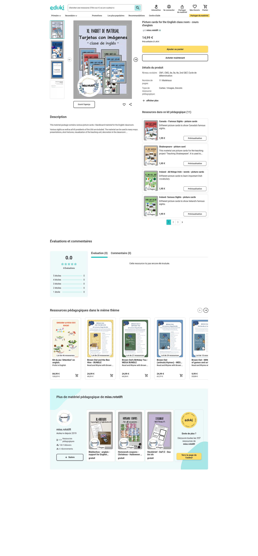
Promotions (97, 16)
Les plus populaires (116, 16)
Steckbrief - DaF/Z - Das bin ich (159, 453)
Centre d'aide (154, 16)
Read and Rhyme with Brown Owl (101, 365)
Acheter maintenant (175, 58)
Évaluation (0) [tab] (99, 253)
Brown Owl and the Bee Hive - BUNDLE (98, 361)
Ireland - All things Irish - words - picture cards (181, 172)
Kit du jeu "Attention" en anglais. (63, 361)
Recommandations (137, 16)
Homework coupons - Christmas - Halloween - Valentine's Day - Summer (129, 453)
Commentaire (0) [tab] (121, 253)
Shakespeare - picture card (172, 146)
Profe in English (59, 365)
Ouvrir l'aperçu (84, 104)
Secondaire (70, 16)
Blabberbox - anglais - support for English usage (99, 453)
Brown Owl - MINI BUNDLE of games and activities (204, 361)
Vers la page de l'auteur (189, 456)
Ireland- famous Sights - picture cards (177, 197)
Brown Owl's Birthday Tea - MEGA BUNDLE (135, 361)
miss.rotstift (152, 30)
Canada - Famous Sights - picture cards (178, 121)
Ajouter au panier (175, 49)
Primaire (55, 16)
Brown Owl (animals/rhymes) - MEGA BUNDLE (169, 361)
